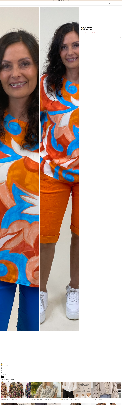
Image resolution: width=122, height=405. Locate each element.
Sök (2, 376)
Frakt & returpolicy (83, 37)
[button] (53, 0)
